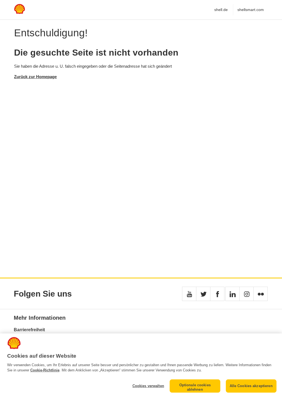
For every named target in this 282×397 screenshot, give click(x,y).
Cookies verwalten (148, 386)
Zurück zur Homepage (35, 76)
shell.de (221, 9)
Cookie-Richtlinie (44, 370)
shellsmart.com (250, 9)
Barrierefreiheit (29, 329)
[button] (189, 294)
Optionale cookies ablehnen (195, 387)
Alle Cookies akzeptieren (251, 386)
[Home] (19, 12)
